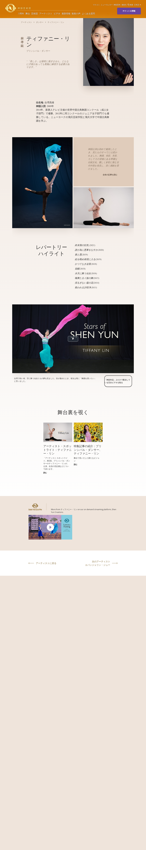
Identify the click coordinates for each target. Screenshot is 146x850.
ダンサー (39, 22)
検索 (131, 5)
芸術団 (34, 13)
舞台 (28, 13)
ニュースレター (107, 5)
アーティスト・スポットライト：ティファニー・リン (57, 449)
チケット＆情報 (129, 11)
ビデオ (57, 13)
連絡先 (124, 5)
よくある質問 (88, 13)
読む (45, 472)
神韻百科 (117, 5)
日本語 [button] (136, 5)
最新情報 (66, 13)
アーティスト (45, 13)
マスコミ (96, 5)
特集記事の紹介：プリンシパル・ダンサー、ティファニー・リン (88, 449)
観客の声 (76, 13)
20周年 (21, 13)
